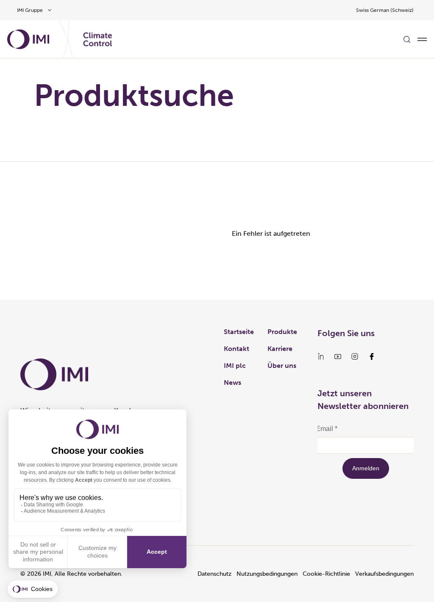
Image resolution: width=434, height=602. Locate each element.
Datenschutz (214, 573)
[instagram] (354, 356)
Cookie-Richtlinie (326, 573)
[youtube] (337, 356)
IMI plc (235, 366)
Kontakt (236, 349)
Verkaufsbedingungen (384, 573)
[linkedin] (320, 356)
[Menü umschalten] (422, 39)
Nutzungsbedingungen (267, 573)
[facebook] (371, 356)
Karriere (279, 349)
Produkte (282, 332)
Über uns (281, 366)
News (232, 382)
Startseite (239, 332)
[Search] (406, 39)
